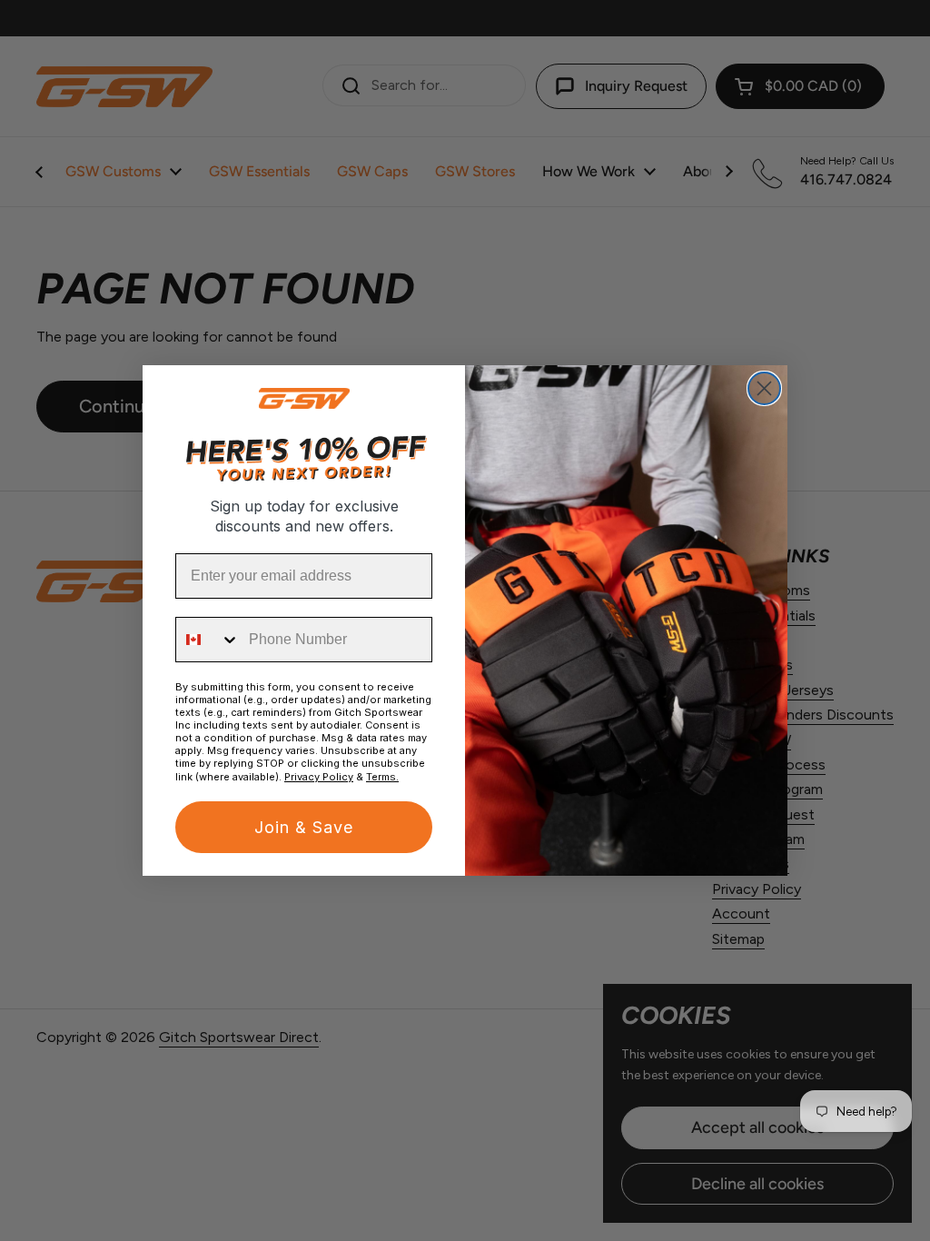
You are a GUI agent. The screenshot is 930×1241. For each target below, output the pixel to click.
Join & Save (303, 827)
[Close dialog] (764, 388)
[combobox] (208, 639)
